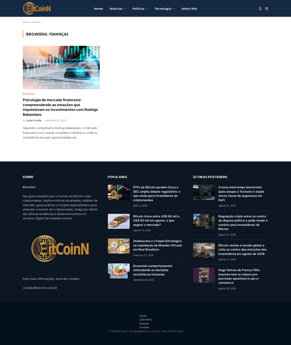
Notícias (116, 8)
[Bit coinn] (37, 8)
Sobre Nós (189, 8)
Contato (144, 327)
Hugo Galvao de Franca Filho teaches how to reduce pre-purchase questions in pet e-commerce (239, 276)
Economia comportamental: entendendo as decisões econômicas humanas (153, 270)
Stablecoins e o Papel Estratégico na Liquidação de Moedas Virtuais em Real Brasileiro (157, 245)
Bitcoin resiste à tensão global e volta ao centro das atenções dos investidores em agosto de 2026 (242, 249)
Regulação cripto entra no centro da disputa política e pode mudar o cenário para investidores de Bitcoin (243, 222)
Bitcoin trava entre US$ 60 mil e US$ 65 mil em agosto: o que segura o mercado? (156, 220)
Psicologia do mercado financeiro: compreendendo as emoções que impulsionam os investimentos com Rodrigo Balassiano (60, 107)
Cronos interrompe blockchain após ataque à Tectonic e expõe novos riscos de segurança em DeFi (241, 193)
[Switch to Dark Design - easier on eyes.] (260, 8)
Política (138, 8)
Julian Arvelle (34, 120)
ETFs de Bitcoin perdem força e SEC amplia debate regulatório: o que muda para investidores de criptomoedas (156, 193)
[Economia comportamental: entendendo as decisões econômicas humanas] (119, 270)
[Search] (266, 8)
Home (98, 8)
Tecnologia (163, 8)
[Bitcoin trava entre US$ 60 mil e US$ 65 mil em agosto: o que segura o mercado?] (119, 221)
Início (26, 22)
